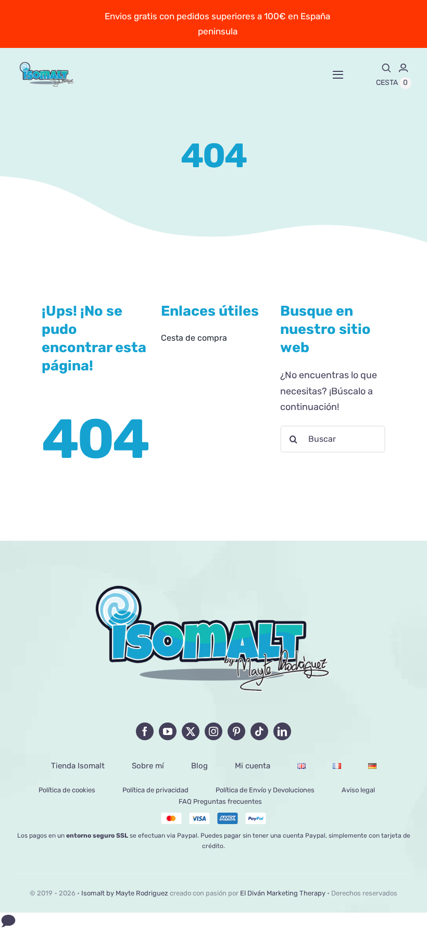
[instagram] (213, 731)
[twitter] (190, 731)
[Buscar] (386, 68)
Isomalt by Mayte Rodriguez (124, 893)
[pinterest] (236, 731)
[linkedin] (282, 731)
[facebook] (145, 731)
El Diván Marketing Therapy (282, 893)
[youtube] (168, 731)
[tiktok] (259, 731)
